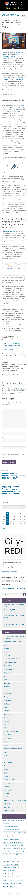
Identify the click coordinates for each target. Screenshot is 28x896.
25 (7, 523)
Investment (12, 855)
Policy (6, 752)
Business (6, 648)
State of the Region (9, 779)
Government (7, 714)
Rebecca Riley (6, 864)
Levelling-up (15, 858)
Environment (7, 700)
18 (7, 519)
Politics (6, 755)
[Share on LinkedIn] (13, 383)
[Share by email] (3, 385)
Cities (9, 388)
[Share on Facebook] (7, 383)
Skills (5, 772)
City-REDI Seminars (8, 842)
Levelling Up (7, 738)
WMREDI (12, 886)
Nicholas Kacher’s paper (8, 231)
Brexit (5, 645)
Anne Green (21, 820)
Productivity (7, 759)
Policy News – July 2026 (10, 621)
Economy (22, 848)
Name (4, 430)
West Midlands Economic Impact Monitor (15, 800)
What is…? (7, 804)
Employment (7, 693)
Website (4, 445)
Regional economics (7, 867)
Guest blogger (8, 30)
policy (12, 861)
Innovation (5, 855)
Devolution (7, 683)
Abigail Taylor (6, 820)
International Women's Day (11, 731)
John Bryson (19, 855)
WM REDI (7, 807)
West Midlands (8, 797)
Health (6, 717)
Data (5, 679)
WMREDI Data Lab (9, 810)
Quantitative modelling (14, 392)
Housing (6, 721)
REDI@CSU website (7, 349)
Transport (6, 786)
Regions (6, 766)
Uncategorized (8, 790)
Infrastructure (7, 728)
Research (23, 388)
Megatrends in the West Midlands (13, 748)
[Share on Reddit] (19, 383)
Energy (6, 697)
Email (4, 437)
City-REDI (7, 655)
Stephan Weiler (15, 109)
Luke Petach (5, 109)
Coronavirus (7, 672)
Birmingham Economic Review (12, 641)
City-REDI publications (10, 666)
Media (6, 745)
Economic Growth (7, 848)
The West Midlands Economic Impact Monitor (14, 877)
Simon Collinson (7, 870)
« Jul (3, 529)
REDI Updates (8, 762)
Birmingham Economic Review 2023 (11, 833)
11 (7, 516)
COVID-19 (13, 845)
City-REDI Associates (10, 662)
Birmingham (6, 823)
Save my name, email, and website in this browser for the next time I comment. (13, 456)
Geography (18, 388)
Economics (13, 388)
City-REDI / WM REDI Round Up (13, 659)
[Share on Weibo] (22, 383)
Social (6, 776)
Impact (6, 724)
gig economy (7, 390)
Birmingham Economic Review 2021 (11, 829)
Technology (7, 783)
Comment (5, 408)
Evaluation (7, 703)
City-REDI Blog (11, 15)
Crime (5, 676)
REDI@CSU (12, 358)
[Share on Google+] (16, 383)
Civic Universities (9, 669)
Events (6, 707)
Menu (23, 15)
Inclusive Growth (14, 390)
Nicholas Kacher (6, 54)
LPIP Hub (6, 741)
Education (7, 690)
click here (9, 377)
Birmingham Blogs (14, 7)
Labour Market (8, 735)
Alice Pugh (14, 820)
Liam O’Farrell (6, 861)
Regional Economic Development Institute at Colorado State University (13, 56)
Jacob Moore (17, 52)
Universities (7, 793)
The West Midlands (7, 873)
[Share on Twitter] (10, 383)
